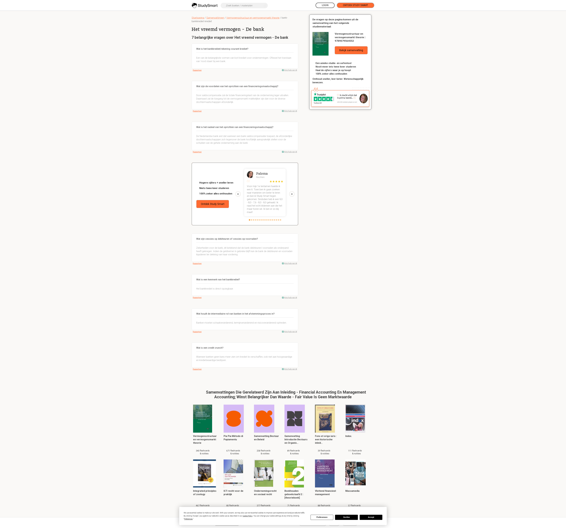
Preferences (322, 517)
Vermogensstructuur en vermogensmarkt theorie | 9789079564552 (350, 37)
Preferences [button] (188, 519)
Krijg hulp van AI (290, 70)
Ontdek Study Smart (355, 5)
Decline (346, 517)
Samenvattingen (215, 17)
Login (325, 5)
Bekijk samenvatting (351, 50)
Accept (371, 517)
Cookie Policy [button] (247, 516)
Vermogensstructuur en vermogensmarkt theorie (252, 17)
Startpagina (198, 17)
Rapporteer (197, 70)
